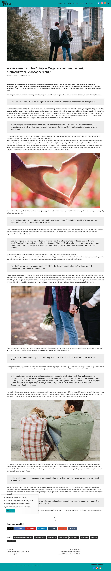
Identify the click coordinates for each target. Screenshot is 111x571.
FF (18, 75)
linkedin (43, 528)
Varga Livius (11, 541)
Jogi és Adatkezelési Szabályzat (21, 565)
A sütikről (27, 507)
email (73, 528)
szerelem (94, 537)
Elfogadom (10, 511)
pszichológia (84, 537)
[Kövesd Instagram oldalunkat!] (101, 4)
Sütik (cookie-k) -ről (37, 565)
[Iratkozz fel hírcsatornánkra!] (105, 4)
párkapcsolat (73, 537)
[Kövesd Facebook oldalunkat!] (98, 4)
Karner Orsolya (40, 537)
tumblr (54, 528)
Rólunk (92, 3)
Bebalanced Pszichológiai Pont (23, 537)
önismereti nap (52, 537)
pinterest (32, 528)
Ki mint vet (62, 3)
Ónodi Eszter (63, 537)
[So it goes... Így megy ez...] (6, 3)
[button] (108, 3)
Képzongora (73, 3)
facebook (20, 528)
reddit (63, 528)
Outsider (83, 3)
